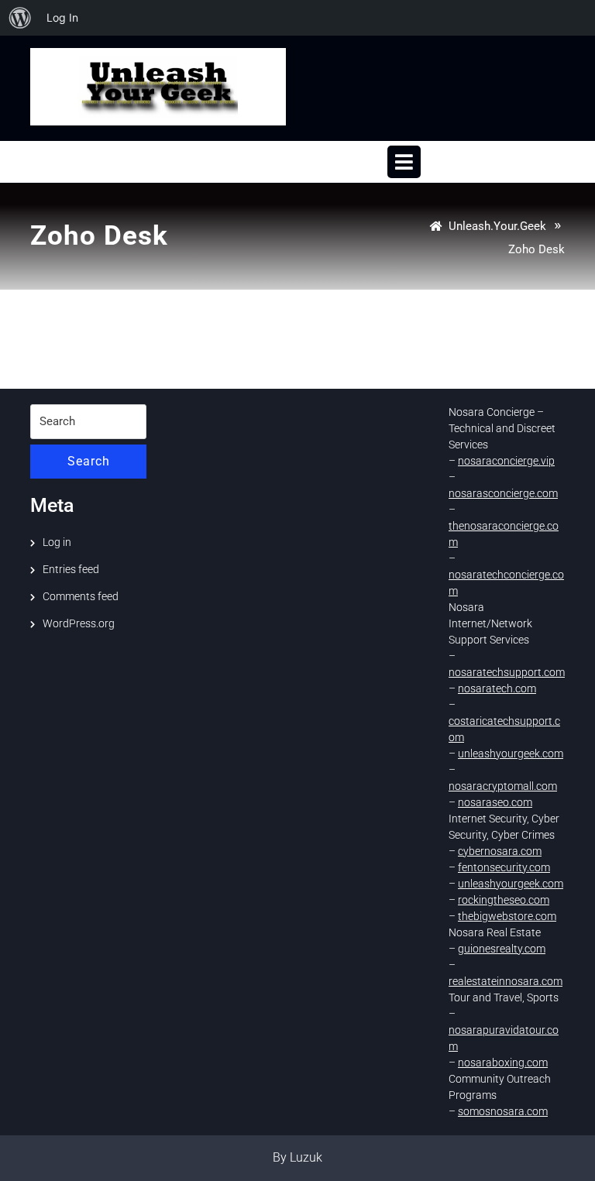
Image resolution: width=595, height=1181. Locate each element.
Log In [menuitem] (62, 17)
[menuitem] (20, 18)
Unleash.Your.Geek (497, 226)
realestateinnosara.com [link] (505, 981)
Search (88, 461)
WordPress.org (79, 623)
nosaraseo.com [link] (495, 802)
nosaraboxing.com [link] (503, 1062)
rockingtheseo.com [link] (503, 900)
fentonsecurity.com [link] (504, 867)
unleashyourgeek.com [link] (510, 753)
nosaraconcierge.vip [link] (506, 461)
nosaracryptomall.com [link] (503, 786)
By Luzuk (297, 1157)
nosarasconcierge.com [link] (503, 493)
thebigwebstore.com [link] (507, 916)
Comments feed (81, 596)
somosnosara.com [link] (503, 1111)
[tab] (404, 162)
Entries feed (71, 569)
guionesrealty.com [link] (501, 948)
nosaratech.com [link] (497, 688)
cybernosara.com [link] (500, 851)
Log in (57, 542)
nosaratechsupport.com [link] (507, 672)
